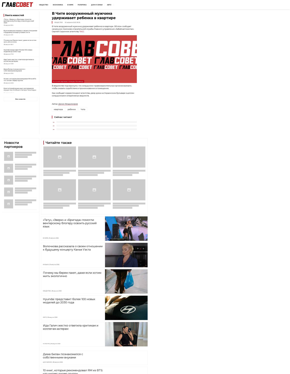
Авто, (45, 317)
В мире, (46, 238)
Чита (83, 109)
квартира (58, 109)
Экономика (58, 5)
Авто (109, 5)
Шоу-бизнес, (48, 362)
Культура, (46, 343)
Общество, (47, 291)
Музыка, (46, 264)
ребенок (72, 109)
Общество (43, 5)
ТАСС (81, 31)
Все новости (20, 99)
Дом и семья (97, 5)
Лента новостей (14, 15)
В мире (70, 5)
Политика (82, 5)
